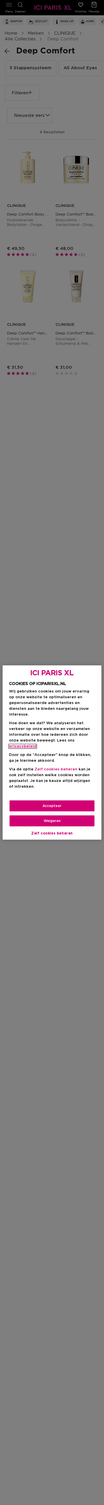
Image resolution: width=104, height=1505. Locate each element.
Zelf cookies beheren (52, 833)
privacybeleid (22, 746)
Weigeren (52, 821)
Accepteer (52, 806)
